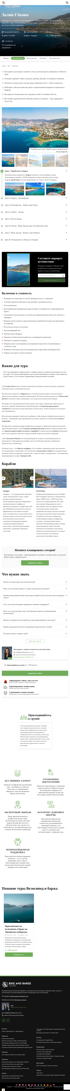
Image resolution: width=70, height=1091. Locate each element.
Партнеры (9, 1086)
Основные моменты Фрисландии (43, 1051)
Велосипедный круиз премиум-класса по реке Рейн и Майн (15, 1068)
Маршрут (6, 58)
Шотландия (40, 1063)
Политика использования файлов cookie (42, 1086)
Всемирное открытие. (20, 1000)
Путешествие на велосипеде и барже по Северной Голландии (50, 1056)
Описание (43, 58)
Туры (9, 66)
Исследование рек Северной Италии (44, 1040)
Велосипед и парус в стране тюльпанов (45, 1049)
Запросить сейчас (35, 563)
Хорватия (5, 1036)
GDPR (30, 1086)
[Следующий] (32, 908)
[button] (66, 130)
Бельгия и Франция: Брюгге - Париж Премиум (12, 1031)
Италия (38, 1037)
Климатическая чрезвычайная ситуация (35, 1088)
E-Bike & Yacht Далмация (8, 1038)
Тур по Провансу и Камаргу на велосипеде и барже (13, 1054)
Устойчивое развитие (58, 1086)
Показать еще (34, 641)
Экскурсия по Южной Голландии (44, 1058)
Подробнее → (19, 955)
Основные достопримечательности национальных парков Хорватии (17, 1047)
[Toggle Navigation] (67, 2)
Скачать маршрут (50, 280)
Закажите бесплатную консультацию (26, 655)
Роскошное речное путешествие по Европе (11, 1066)
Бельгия (4, 1029)
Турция (38, 1070)
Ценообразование (17, 58)
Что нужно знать (54, 58)
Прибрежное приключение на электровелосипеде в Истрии (15, 1045)
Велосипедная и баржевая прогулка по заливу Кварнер (14, 1043)
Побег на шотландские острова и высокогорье (46, 1065)
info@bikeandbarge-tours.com (25, 652)
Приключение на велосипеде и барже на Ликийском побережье (50, 1075)
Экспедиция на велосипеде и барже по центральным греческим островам (50, 1030)
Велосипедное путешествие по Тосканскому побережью (49, 1042)
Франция (4, 1052)
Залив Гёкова (39, 1073)
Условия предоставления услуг (20, 1086)
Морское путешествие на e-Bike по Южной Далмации (14, 1040)
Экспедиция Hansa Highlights (43, 1054)
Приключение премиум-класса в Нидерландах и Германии (15, 1062)
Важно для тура (31, 58)
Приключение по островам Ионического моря (12, 1075)
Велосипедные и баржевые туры (19, 996)
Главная (3, 66)
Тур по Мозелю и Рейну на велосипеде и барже (12, 1064)
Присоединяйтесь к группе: (16, 665)
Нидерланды (40, 1047)
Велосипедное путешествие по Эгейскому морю (47, 1032)
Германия (5, 1059)
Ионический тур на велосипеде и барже (11, 1078)
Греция (4, 1073)
